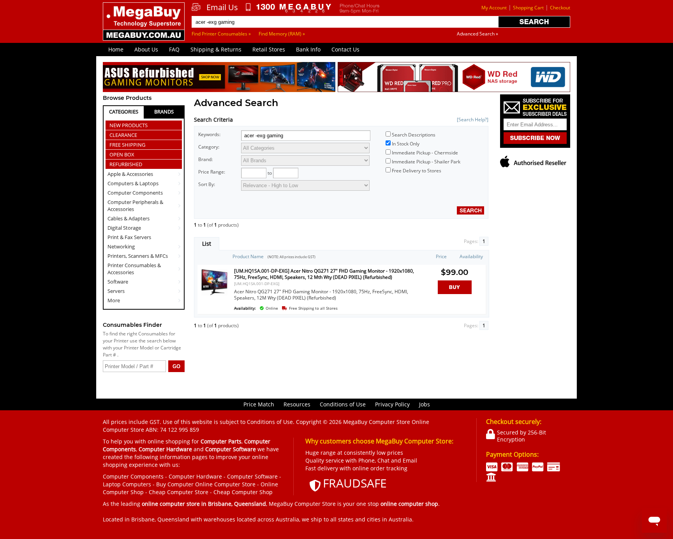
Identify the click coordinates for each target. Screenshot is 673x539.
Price (441, 256)
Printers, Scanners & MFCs (137, 255)
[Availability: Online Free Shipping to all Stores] (330, 304)
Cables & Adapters (128, 218)
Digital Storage (124, 227)
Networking (121, 246)
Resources (297, 404)
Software (117, 281)
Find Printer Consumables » (221, 33)
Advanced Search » (477, 33)
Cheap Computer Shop (243, 492)
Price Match (258, 404)
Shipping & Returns (215, 49)
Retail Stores (268, 49)
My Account (494, 7)
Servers (116, 290)
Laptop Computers (127, 484)
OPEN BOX (121, 154)
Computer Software (252, 476)
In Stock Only (405, 143)
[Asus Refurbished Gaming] (219, 78)
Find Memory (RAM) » (282, 33)
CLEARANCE (123, 134)
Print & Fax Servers (129, 237)
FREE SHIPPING (127, 144)
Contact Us (345, 49)
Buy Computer (175, 484)
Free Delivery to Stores (416, 170)
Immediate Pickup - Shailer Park (426, 161)
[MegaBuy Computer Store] (145, 27)
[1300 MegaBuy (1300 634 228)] (289, 8)
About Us (146, 49)
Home (115, 49)
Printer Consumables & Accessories (134, 269)
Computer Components (135, 192)
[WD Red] (454, 78)
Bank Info (308, 49)
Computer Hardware (195, 476)
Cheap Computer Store (178, 492)
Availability (471, 256)
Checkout (560, 7)
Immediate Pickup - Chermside (425, 152)
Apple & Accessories (130, 173)
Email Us (222, 7)
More (113, 300)
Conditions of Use (343, 404)
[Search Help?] (472, 119)
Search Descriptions (413, 134)
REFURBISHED (125, 164)
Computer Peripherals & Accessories (135, 206)
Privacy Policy (392, 404)
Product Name (248, 256)
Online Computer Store (225, 484)
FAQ (174, 49)
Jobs (424, 404)
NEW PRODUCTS (128, 125)
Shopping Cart (528, 7)
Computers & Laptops (133, 183)
